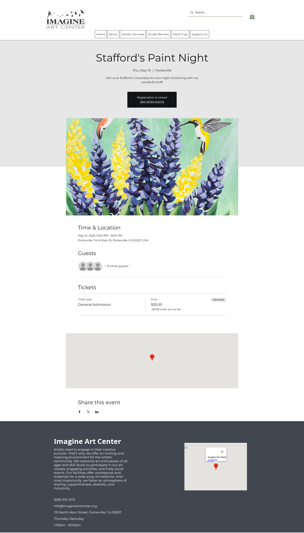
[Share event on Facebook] (79, 411)
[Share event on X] (88, 411)
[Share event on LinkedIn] (97, 411)
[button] (252, 16)
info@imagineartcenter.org (75, 506)
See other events (152, 101)
